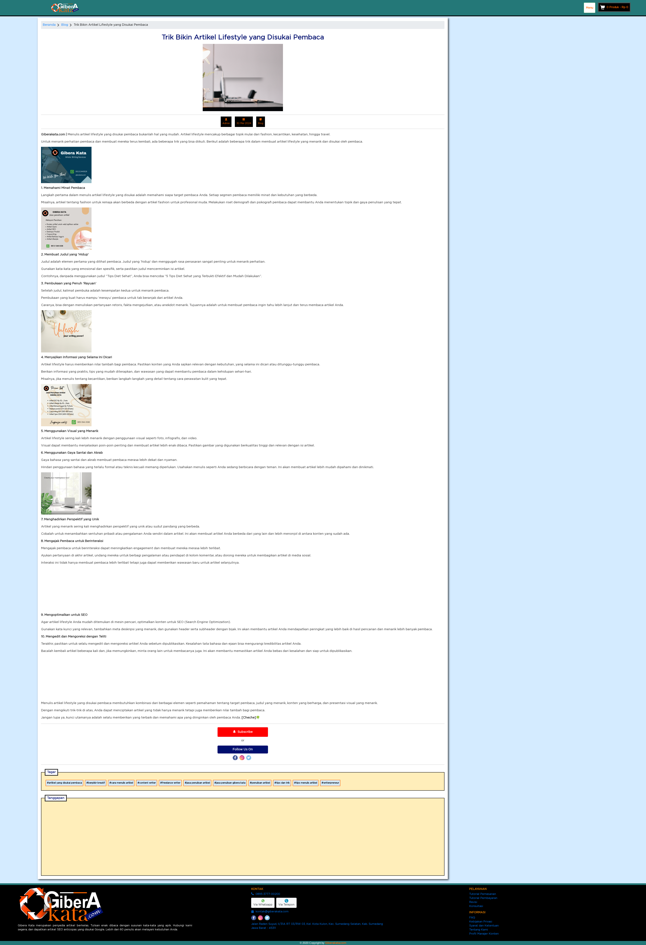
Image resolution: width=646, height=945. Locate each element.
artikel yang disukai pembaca (65, 783)
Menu (589, 7)
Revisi (473, 902)
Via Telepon (286, 904)
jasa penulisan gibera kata (230, 783)
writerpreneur (331, 783)
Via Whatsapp (262, 904)
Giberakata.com (335, 943)
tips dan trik (283, 783)
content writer (147, 783)
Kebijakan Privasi (480, 921)
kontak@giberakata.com (272, 911)
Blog (64, 24)
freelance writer (171, 783)
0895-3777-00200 (268, 894)
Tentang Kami (478, 929)
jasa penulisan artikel (198, 783)
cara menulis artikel (122, 783)
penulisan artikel (261, 783)
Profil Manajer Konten (484, 933)
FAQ (472, 917)
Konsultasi (476, 906)
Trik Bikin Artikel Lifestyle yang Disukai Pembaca (111, 24)
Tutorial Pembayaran (483, 898)
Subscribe (245, 731)
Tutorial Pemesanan (482, 894)
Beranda (49, 24)
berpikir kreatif (96, 783)
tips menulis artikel (306, 783)
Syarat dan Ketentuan (484, 925)
